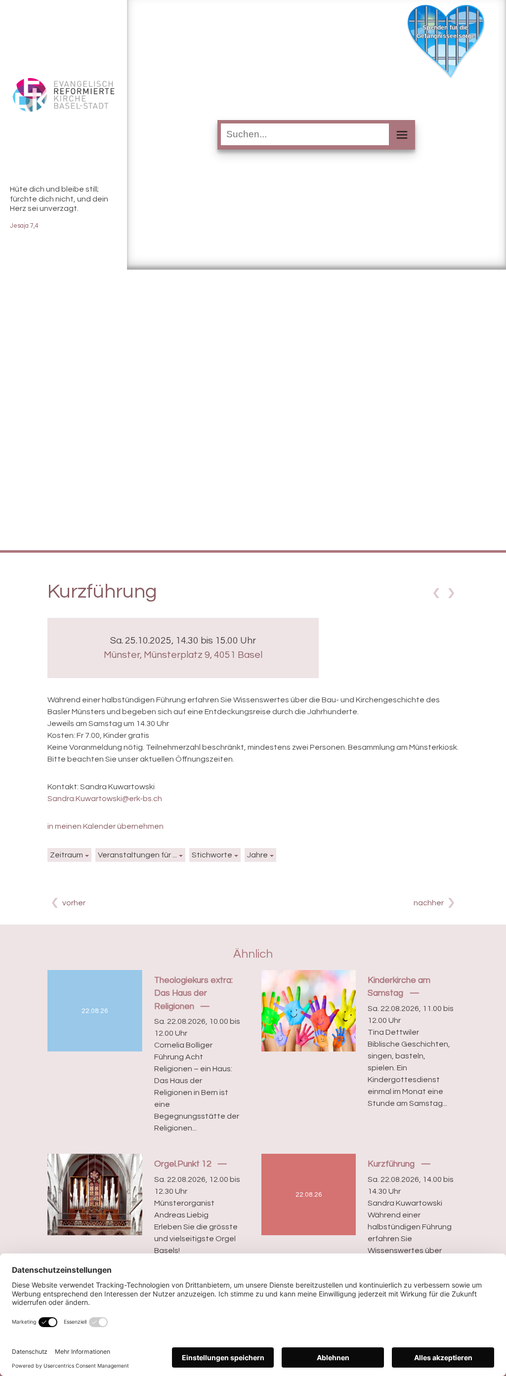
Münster (183, 655)
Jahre (257, 855)
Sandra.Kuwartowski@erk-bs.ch (104, 799)
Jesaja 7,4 (24, 226)
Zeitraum (66, 855)
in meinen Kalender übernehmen (105, 826)
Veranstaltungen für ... (137, 855)
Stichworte (212, 855)
